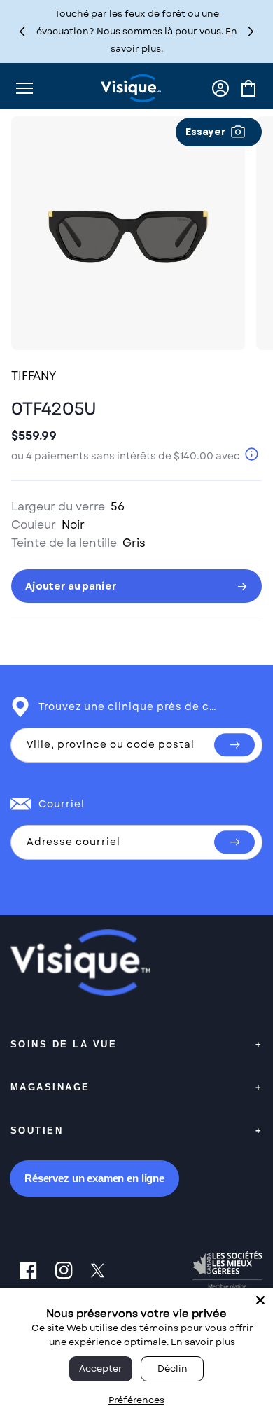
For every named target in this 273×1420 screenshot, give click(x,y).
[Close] (260, 1300)
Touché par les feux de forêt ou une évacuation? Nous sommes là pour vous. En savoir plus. (136, 31)
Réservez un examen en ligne (94, 1178)
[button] (251, 31)
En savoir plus (203, 1342)
